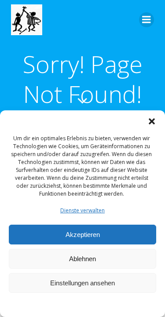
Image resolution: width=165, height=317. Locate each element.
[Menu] (146, 19)
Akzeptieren (83, 234)
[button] (151, 121)
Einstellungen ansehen (82, 283)
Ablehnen (82, 258)
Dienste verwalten (82, 210)
